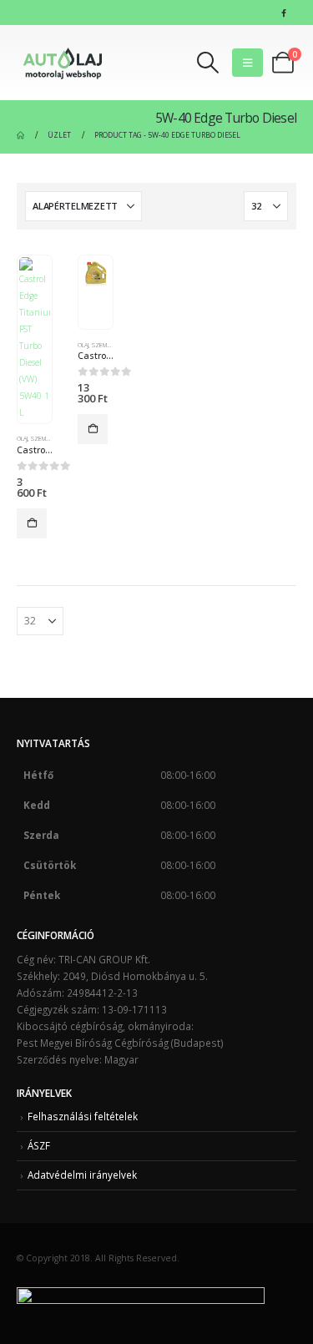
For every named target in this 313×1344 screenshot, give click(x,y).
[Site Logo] (63, 62)
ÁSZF (39, 1145)
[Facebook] (283, 12)
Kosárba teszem (32, 523)
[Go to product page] (34, 339)
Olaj (22, 438)
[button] (208, 62)
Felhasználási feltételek (83, 1116)
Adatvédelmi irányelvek (82, 1174)
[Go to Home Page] (20, 135)
